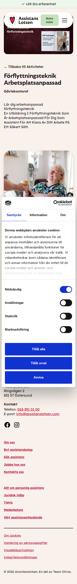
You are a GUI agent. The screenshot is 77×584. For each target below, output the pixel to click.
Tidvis (8, 502)
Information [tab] (38, 215)
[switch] (66, 302)
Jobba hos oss (14, 464)
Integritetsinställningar (20, 557)
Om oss (9, 442)
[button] (63, 20)
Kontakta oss (14, 472)
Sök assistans (14, 457)
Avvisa (38, 377)
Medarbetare (13, 510)
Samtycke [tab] (14, 215)
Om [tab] (63, 215)
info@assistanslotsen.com (37, 414)
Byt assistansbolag (18, 450)
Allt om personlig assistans (24, 488)
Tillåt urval (38, 363)
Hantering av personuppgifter (25, 543)
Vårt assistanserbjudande (23, 517)
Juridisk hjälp (14, 495)
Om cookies (12, 535)
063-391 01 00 (28, 409)
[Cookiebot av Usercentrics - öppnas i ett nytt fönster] (54, 203)
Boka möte (49, 20)
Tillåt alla (38, 349)
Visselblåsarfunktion (19, 550)
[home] (22, 20)
